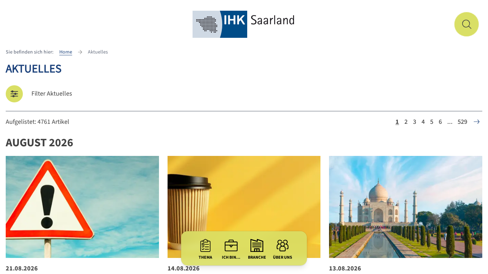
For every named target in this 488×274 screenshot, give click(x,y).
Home (65, 52)
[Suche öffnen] (466, 24)
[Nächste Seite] (476, 122)
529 (462, 121)
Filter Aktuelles (51, 93)
